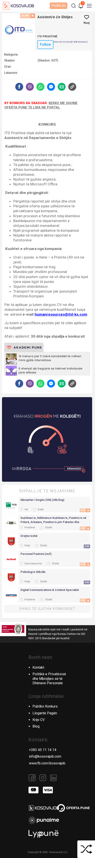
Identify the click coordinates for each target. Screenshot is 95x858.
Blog (36, 726)
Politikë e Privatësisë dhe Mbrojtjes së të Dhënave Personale (49, 678)
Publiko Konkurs (45, 706)
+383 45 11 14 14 (42, 750)
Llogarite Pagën (44, 713)
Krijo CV (38, 720)
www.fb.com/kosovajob (47, 763)
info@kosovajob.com (45, 756)
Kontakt (38, 667)
